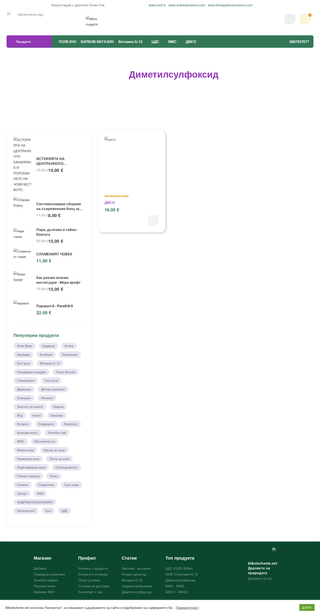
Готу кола (51, 380)
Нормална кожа (28, 458)
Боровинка (69, 354)
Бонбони (46, 354)
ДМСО (191, 41)
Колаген (23, 424)
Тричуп (22, 493)
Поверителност (187, 608)
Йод (20, 415)
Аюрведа (23, 354)
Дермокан (24, 389)
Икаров (58, 406)
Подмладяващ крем (31, 467)
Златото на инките (30, 406)
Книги (37, 415)
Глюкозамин (25, 380)
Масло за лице (54, 450)
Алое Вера (24, 345)
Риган (54, 476)
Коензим (57, 415)
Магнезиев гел (44, 441)
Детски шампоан (53, 389)
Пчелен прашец (28, 476)
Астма (69, 345)
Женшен (47, 398)
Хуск (48, 510)
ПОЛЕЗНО (67, 41)
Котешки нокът (27, 432)
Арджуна (48, 345)
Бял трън (23, 363)
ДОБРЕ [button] (307, 607)
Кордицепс (46, 424)
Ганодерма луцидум (31, 372)
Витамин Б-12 (130, 41)
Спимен (22, 484)
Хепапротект (26, 510)
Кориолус (70, 424)
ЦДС (155, 41)
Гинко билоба (65, 372)
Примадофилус (67, 467)
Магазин (42, 558)
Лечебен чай (57, 432)
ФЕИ (40, 493)
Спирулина (46, 484)
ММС (172, 41)
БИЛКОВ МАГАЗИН (97, 41)
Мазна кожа (25, 450)
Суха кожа (71, 484)
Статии (129, 558)
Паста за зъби (59, 458)
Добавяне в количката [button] (153, 220)
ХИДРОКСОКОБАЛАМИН (35, 502)
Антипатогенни (116, 195)
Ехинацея (24, 398)
